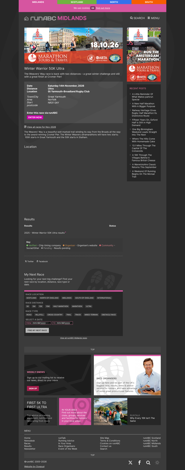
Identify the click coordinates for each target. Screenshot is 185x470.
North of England (49, 298)
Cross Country (55, 315)
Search (103, 448)
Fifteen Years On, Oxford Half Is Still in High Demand (145, 122)
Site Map (104, 438)
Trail (68, 315)
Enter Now (35, 117)
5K (28, 306)
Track (78, 315)
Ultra (88, 306)
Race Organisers (66, 446)
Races (27, 443)
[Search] (148, 463)
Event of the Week (67, 448)
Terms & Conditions (110, 440)
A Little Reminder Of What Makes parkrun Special (142, 97)
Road (29, 315)
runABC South (150, 446)
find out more (103, 8)
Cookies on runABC (110, 443)
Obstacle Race (109, 315)
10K (40, 306)
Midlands (38, 2)
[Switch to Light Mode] (157, 463)
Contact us (105, 446)
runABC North (150, 440)
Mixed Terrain (91, 315)
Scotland (77, 2)
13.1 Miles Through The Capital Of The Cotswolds (143, 148)
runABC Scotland (152, 438)
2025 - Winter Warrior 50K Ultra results (44, 232)
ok (92, 8)
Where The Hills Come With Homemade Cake (143, 140)
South (149, 2)
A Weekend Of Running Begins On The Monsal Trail (144, 174)
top (93, 349)
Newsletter (29, 448)
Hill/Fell (39, 315)
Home (27, 438)
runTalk (62, 438)
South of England (84, 298)
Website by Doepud (34, 466)
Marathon (77, 306)
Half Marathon (60, 306)
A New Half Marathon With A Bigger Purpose (143, 105)
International (104, 298)
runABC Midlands (152, 443)
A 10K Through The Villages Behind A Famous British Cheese (143, 158)
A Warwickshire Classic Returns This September (144, 165)
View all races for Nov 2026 (41, 127)
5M (34, 306)
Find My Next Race (37, 330)
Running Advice (66, 440)
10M (47, 306)
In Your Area (64, 443)
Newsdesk (29, 440)
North (114, 2)
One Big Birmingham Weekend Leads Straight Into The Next (144, 132)
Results (28, 446)
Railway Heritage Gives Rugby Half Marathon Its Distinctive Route (144, 113)
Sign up (33, 388)
